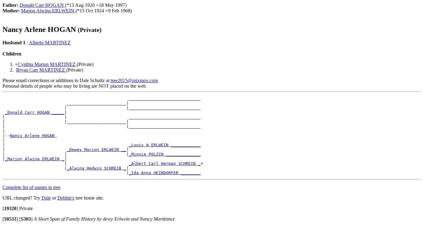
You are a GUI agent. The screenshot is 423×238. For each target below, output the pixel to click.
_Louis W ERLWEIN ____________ (165, 145)
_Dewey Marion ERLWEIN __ (96, 149)
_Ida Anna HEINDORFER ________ (165, 172)
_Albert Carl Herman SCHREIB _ (165, 163)
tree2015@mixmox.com (134, 80)
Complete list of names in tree (31, 187)
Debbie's (65, 198)
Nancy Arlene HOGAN (33, 135)
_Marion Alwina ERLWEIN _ (34, 158)
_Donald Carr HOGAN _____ (34, 112)
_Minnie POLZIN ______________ (165, 154)
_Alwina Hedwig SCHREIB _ (96, 168)
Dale (46, 198)
